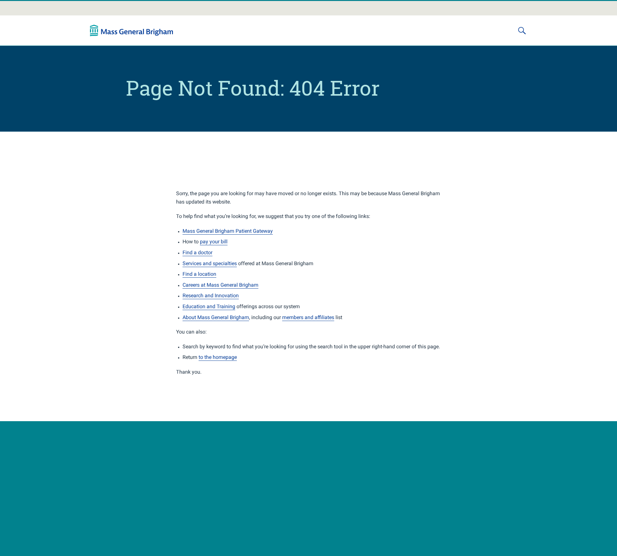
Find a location (199, 274)
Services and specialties (210, 263)
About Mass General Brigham (216, 317)
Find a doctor (197, 252)
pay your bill (214, 242)
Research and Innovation (211, 295)
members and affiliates (308, 317)
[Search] (522, 30)
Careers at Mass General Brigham (220, 285)
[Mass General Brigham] (131, 30)
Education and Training (209, 306)
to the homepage (218, 357)
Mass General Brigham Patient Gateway (228, 231)
